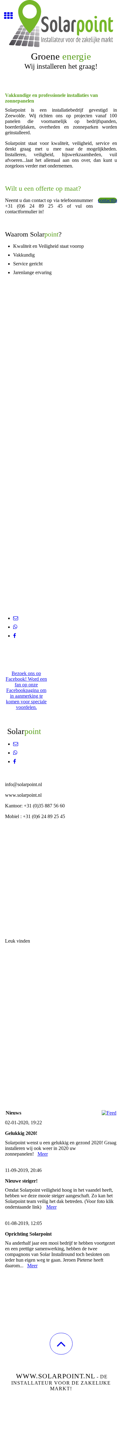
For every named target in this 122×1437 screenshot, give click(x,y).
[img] (61, 23)
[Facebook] (14, 635)
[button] (61, 1344)
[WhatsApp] (15, 627)
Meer (43, 1154)
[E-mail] (15, 618)
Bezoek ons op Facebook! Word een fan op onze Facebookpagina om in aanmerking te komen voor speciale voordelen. (26, 690)
